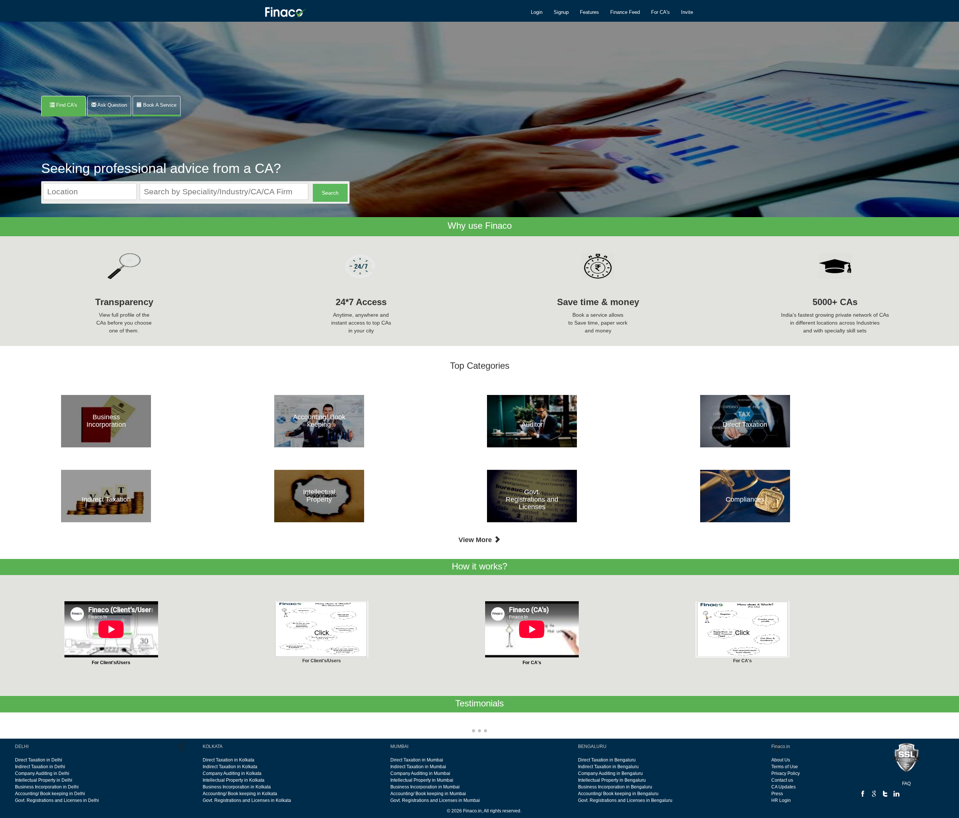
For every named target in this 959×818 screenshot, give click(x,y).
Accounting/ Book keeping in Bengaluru (618, 793)
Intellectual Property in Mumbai (421, 780)
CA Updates (783, 787)
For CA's (660, 12)
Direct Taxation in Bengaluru (607, 760)
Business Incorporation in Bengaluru (615, 787)
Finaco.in (780, 746)
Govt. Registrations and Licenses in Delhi (57, 800)
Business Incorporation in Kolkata (237, 787)
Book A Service (159, 105)
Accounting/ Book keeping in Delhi (50, 793)
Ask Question (111, 105)
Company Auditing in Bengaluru (610, 773)
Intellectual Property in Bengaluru (612, 780)
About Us (780, 760)
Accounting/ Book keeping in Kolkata (240, 793)
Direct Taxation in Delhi (38, 760)
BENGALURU (592, 746)
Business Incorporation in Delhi (47, 787)
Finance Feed (625, 12)
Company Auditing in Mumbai (420, 773)
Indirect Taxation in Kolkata (230, 766)
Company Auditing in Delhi (42, 773)
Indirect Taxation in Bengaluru (608, 766)
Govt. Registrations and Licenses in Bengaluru (625, 800)
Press (777, 793)
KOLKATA (213, 746)
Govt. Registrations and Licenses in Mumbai (435, 800)
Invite (687, 12)
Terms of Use (784, 766)
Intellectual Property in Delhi (43, 780)
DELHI (21, 746)
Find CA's (68, 105)
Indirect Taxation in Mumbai (418, 766)
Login (536, 12)
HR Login (781, 800)
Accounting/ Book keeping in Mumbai (428, 793)
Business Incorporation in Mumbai (425, 787)
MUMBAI (399, 746)
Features (589, 12)
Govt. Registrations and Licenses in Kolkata (247, 800)
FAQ (906, 783)
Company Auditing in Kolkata (232, 773)
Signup (561, 12)
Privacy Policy (785, 773)
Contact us (782, 780)
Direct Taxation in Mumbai (416, 760)
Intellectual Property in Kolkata (233, 780)
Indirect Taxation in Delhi (40, 766)
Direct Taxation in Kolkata (228, 760)
